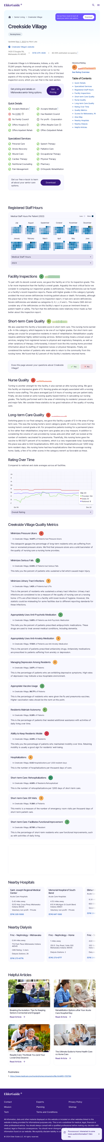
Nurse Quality (80, 100)
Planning (40, 1107)
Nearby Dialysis (81, 124)
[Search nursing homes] (93, 5)
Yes (75, 367)
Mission (7, 1107)
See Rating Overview (81, 72)
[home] (13, 5)
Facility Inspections (82, 93)
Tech (6, 1112)
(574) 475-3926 (39, 53)
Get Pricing (53, 90)
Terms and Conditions (46, 1112)
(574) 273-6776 (16, 958)
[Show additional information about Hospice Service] (27, 124)
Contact (8, 1102)
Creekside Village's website (23, 47)
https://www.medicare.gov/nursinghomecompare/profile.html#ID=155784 (40, 1076)
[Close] (99, 1134)
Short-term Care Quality (84, 96)
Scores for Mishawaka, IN (85, 113)
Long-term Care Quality (84, 103)
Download (88, 17)
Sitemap (72, 1107)
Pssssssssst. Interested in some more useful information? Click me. (81, 1134)
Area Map (79, 117)
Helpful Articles (81, 127)
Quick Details (80, 83)
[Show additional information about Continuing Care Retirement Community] (22, 114)
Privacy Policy (75, 1102)
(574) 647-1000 (55, 914)
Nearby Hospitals (82, 120)
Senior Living (19, 17)
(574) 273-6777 (55, 957)
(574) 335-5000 (17, 914)
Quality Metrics (81, 110)
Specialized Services (83, 86)
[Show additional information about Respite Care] (60, 124)
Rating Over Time (82, 107)
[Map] (52, 860)
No (88, 367)
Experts (40, 1102)
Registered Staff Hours (84, 90)
